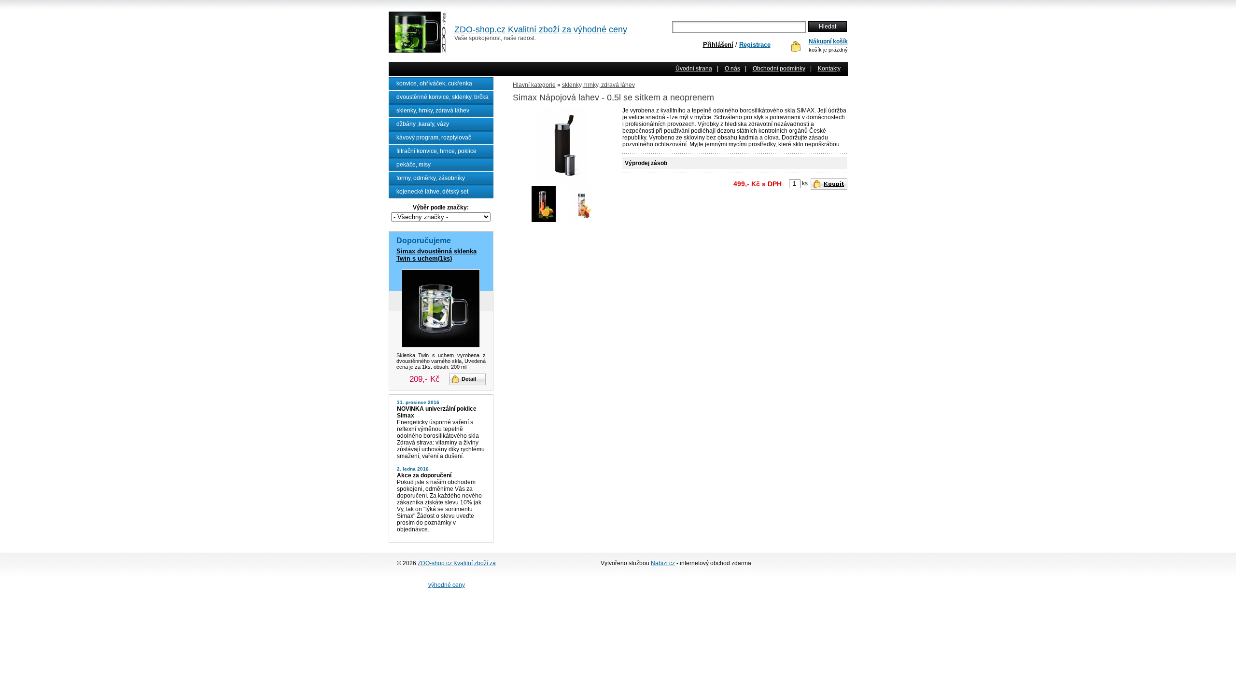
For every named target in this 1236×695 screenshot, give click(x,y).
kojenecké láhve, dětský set (432, 191)
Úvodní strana (693, 68)
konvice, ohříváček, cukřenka (434, 83)
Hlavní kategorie (534, 85)
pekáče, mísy (413, 164)
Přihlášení (718, 44)
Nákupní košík (828, 41)
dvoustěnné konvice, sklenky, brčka (442, 97)
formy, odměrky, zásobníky (430, 178)
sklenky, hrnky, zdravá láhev (432, 110)
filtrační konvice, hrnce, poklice (436, 151)
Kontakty (829, 68)
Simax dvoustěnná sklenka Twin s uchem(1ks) (436, 255)
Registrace (755, 44)
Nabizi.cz (663, 563)
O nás (732, 68)
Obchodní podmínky (779, 68)
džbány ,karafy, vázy (422, 124)
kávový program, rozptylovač (433, 137)
